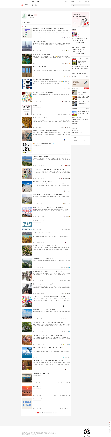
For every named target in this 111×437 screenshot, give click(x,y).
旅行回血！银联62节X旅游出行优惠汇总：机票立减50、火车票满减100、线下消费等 (51, 347)
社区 (33, 1)
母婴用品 (76, 140)
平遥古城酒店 (74, 128)
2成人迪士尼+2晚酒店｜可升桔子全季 (79, 53)
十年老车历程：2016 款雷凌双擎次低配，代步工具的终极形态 (83, 92)
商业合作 (73, 1)
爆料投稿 (79, 1)
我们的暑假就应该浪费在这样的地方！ (42, 54)
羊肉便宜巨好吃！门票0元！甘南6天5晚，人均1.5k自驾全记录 (47, 194)
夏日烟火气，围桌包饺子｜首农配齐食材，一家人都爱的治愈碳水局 (83, 97)
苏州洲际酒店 (74, 123)
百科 (38, 1)
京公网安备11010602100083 (25, 432)
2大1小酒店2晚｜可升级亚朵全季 (78, 49)
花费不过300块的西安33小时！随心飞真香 (43, 284)
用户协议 (58, 428)
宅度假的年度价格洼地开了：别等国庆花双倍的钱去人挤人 (83, 62)
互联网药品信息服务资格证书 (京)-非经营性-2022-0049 (44, 433)
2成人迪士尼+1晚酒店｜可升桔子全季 (83, 34)
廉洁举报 (51, 428)
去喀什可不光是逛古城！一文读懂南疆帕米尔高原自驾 (45, 130)
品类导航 (34, 5)
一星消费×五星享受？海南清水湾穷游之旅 (43, 156)
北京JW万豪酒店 (75, 130)
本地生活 (85, 140)
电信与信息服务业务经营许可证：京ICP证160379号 (39, 432)
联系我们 (27, 428)
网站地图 (38, 428)
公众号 (35, 222)
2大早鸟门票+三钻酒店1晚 (77, 51)
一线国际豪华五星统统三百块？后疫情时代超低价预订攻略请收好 (48, 360)
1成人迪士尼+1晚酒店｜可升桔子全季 (79, 42)
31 (79, 105)
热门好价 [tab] (79, 29)
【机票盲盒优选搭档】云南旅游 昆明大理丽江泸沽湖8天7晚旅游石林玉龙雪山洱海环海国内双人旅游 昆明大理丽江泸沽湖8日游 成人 (83, 112)
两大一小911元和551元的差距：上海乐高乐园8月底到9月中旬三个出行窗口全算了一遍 (87, 68)
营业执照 (54, 433)
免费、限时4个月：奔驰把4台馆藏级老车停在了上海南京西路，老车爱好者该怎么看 (87, 73)
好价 (28, 1)
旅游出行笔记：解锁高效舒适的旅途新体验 (43, 92)
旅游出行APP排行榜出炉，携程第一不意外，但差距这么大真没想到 (48, 28)
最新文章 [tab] (74, 58)
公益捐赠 (85, 143)
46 (79, 99)
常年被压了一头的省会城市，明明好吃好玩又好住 (44, 245)
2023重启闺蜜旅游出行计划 (39, 41)
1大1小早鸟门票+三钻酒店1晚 (77, 40)
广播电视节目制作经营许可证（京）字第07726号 (28, 434)
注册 (88, 1)
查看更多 (87, 58)
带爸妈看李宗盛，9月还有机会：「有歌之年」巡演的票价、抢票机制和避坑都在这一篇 (87, 66)
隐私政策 (63, 428)
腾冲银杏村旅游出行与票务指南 (40, 118)
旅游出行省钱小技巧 (38, 105)
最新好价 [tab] (74, 29)
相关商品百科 (75, 108)
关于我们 (22, 428)
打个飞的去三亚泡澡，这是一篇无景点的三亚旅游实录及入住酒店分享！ (49, 169)
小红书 (35, 107)
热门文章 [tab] (79, 58)
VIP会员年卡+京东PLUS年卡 (77, 132)
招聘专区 (33, 428)
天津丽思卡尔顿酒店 (75, 121)
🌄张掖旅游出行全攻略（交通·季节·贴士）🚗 (43, 143)
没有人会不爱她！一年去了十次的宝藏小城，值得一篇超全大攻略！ (48, 322)
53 (79, 94)
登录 (86, 1)
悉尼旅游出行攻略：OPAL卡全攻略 (41, 373)
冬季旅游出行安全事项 (38, 220)
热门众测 (74, 76)
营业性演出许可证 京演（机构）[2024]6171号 (28, 433)
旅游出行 (34, 10)
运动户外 (76, 143)
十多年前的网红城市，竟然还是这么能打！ (43, 258)
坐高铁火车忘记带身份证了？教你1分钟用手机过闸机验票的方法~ (48, 207)
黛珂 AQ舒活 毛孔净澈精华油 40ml (78, 47)
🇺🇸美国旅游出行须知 (38, 399)
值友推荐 (39, 107)
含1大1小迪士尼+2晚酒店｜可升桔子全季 (79, 38)
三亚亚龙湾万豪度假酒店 (76, 117)
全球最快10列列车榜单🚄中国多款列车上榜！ (43, 79)
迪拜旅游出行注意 (37, 386)
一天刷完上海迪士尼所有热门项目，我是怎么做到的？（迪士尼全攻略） (49, 296)
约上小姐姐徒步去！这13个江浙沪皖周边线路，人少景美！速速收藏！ (49, 335)
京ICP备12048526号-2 (51, 432)
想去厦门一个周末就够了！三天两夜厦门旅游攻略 (44, 309)
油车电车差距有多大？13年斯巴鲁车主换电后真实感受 (83, 102)
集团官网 (66, 1)
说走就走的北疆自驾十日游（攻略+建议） (43, 232)
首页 (26, 10)
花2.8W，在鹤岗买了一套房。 (40, 66)
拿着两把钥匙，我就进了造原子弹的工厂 (42, 181)
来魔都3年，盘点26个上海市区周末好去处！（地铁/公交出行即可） (48, 271)
